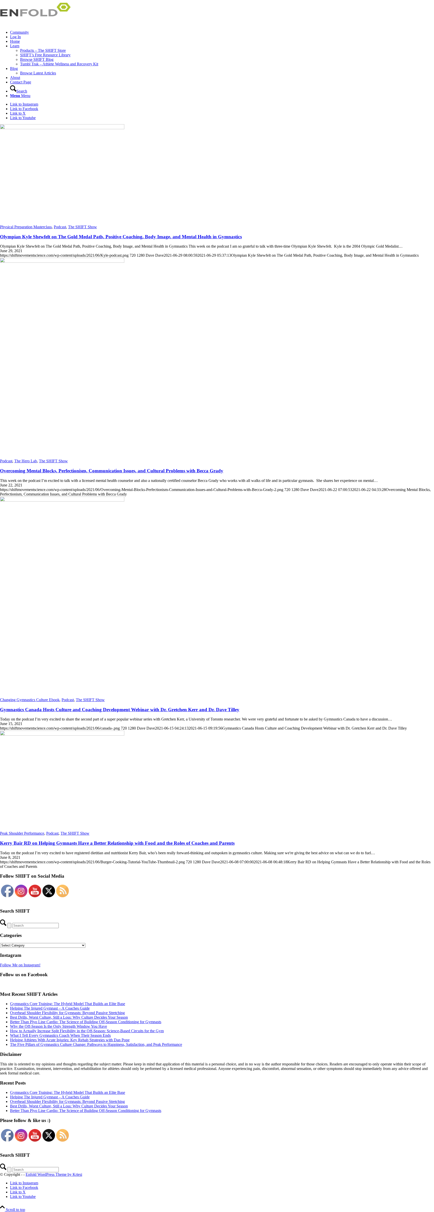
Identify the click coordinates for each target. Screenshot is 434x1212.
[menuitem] (222, 32)
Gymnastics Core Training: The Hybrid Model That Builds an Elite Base (67, 1004)
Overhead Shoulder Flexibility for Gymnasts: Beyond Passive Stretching (67, 1013)
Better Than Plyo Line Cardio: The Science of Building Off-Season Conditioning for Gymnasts (85, 1022)
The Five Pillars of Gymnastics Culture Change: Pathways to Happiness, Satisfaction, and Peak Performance (96, 1044)
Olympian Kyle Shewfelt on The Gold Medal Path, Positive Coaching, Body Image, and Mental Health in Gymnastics (121, 236)
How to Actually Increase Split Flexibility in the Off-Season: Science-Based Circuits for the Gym (87, 1031)
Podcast (60, 227)
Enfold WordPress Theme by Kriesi (54, 1174)
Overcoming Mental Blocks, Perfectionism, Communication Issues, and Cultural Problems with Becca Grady (111, 470)
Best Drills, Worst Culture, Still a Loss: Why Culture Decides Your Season (69, 1017)
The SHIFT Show (82, 227)
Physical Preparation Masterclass (26, 227)
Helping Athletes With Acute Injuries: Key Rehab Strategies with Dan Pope (70, 1040)
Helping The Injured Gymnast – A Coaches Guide (50, 1008)
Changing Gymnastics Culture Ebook (30, 700)
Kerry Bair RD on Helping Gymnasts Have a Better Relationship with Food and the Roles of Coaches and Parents (117, 843)
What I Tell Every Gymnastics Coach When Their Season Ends (60, 1035)
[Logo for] (37, 24)
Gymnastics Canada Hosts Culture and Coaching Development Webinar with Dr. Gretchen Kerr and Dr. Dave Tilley (119, 709)
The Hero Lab (25, 461)
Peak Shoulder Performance (22, 833)
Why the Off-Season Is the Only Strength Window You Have (58, 1026)
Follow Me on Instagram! (20, 965)
